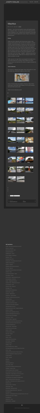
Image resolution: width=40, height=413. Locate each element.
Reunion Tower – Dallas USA (11, 286)
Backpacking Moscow (10, 362)
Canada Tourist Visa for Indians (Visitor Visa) (14, 322)
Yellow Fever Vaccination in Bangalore (12, 304)
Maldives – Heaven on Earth (11, 368)
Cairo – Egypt (9, 350)
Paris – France (9, 337)
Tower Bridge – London (10, 284)
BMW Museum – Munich (10, 253)
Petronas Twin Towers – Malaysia (12, 395)
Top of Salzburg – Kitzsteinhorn (11, 255)
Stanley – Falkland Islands (11, 293)
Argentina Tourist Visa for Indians (12, 302)
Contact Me (36, 1)
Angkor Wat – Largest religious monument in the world (15, 373)
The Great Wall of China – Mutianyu (12, 346)
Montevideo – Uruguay (10, 291)
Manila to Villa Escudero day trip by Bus (13, 266)
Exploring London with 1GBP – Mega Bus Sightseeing (15, 308)
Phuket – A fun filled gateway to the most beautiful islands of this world (17, 393)
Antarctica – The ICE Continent (11, 295)
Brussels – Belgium (10, 333)
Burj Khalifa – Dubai (10, 386)
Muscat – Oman (9, 257)
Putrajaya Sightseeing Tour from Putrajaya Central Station (15, 348)
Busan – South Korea (10, 248)
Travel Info (31, 1)
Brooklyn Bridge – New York (11, 306)
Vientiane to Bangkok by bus (11, 324)
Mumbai (8, 359)
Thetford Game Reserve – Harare (12, 273)
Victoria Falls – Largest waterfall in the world (13, 277)
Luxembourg (9, 335)
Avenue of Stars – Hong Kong (11, 384)
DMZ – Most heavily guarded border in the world (14, 246)
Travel (20, 26)
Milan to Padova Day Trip (10, 262)
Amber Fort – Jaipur (10, 399)
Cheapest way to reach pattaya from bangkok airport (15, 377)
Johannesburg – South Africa (11, 279)
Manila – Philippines (10, 264)
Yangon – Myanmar (10, 268)
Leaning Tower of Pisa (10, 259)
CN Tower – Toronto (10, 317)
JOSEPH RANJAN (12, 2)
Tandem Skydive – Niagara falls (11, 319)
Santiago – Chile (9, 288)
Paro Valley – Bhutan (10, 364)
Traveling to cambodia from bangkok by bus (13, 375)
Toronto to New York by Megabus (12, 315)
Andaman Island (9, 342)
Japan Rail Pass (9, 355)
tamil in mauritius (16, 195)
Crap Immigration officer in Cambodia (12, 370)
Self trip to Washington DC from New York (13, 313)
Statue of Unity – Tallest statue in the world (13, 282)
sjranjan (16, 26)
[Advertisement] (22, 11)
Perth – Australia (9, 357)
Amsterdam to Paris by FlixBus (11, 339)
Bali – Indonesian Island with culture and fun (13, 379)
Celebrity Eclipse (9, 299)
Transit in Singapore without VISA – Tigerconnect (14, 390)
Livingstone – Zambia (10, 275)
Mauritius (11, 195)
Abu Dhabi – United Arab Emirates (12, 388)
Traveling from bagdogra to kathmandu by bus (14, 366)
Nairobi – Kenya (9, 271)
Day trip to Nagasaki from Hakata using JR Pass (14, 353)
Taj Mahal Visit (9, 397)
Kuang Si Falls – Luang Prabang (11, 326)
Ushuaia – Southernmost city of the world (13, 297)
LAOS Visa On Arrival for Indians (12, 328)
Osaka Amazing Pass (10, 251)
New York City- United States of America (13, 311)
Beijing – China (9, 344)
